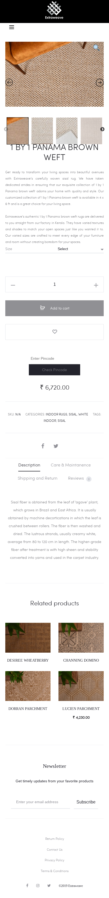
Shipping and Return (37, 478)
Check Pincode (54, 369)
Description (29, 464)
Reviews (79, 478)
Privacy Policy (54, 860)
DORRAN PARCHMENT (27, 709)
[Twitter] (49, 885)
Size (8, 249)
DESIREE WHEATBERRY (28, 660)
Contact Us (54, 849)
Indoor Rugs (56, 414)
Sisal (73, 414)
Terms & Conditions (55, 871)
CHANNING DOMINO (81, 660)
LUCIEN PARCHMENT (81, 709)
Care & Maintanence (71, 464)
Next (102, 129)
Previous (6, 129)
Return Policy (54, 838)
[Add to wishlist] (54, 332)
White (83, 414)
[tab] (29, 464)
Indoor (50, 420)
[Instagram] (37, 885)
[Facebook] (27, 885)
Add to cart (59, 308)
